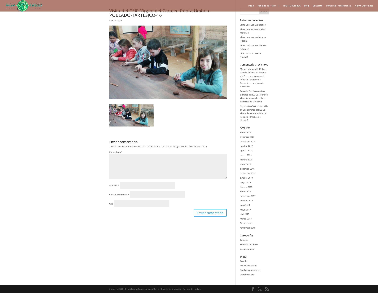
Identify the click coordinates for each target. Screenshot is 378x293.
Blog (306, 6)
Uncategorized (247, 249)
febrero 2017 (246, 223)
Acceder (244, 261)
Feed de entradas (248, 265)
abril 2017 (244, 214)
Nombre (114, 185)
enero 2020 (245, 164)
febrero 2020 (246, 159)
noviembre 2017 (247, 196)
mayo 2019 (245, 182)
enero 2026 (245, 132)
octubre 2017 (246, 200)
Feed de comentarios (250, 270)
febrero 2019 (246, 187)
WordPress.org (247, 274)
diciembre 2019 (247, 168)
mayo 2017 (245, 209)
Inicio (251, 6)
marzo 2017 (246, 218)
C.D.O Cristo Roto (364, 6)
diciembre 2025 (247, 137)
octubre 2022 (246, 146)
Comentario (116, 152)
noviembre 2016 (247, 227)
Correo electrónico (119, 194)
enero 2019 (245, 191)
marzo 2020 (246, 155)
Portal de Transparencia (338, 6)
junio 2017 (245, 205)
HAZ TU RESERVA (291, 6)
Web (111, 203)
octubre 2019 (246, 177)
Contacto (317, 6)
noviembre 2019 (247, 173)
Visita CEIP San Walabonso (253, 24)
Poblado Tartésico (267, 6)
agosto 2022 (246, 150)
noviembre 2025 (247, 141)
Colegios (244, 240)
